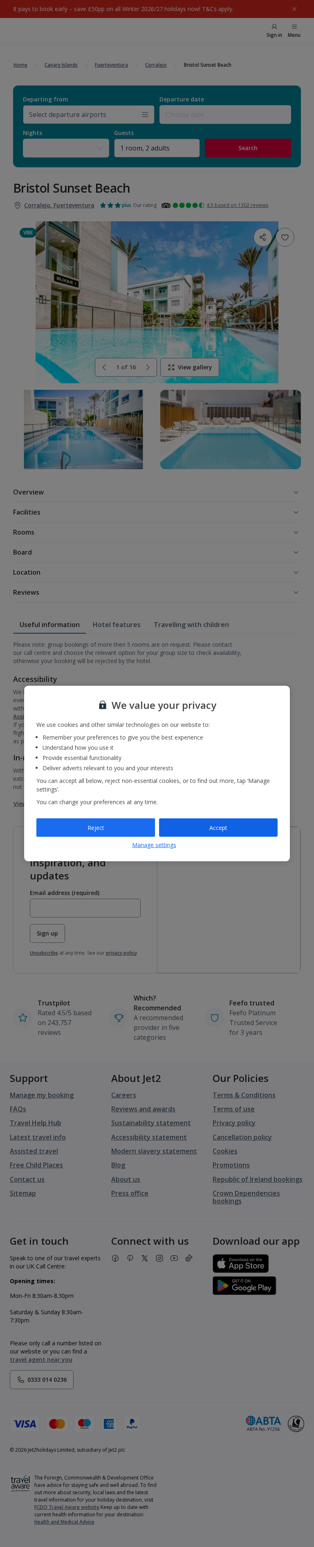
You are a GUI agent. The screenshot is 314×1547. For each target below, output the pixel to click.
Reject (95, 827)
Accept (218, 827)
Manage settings (154, 845)
